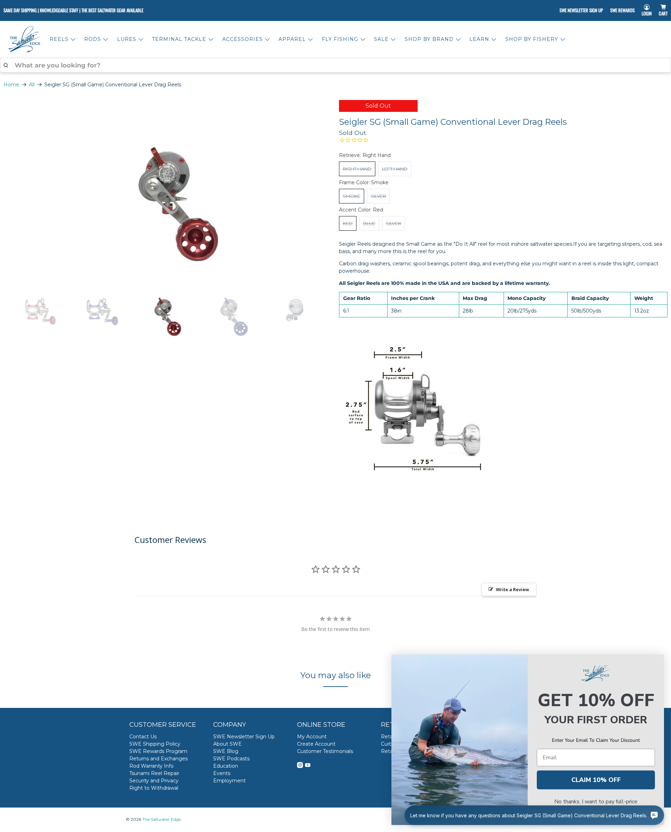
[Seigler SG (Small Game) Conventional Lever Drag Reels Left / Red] (167, 187)
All (32, 84)
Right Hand (357, 169)
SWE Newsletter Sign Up (581, 10)
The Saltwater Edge (161, 819)
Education (225, 766)
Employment (229, 780)
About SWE (227, 744)
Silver (378, 196)
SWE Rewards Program (158, 751)
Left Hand (394, 169)
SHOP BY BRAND (429, 39)
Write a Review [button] (512, 589)
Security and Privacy (154, 780)
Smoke (351, 196)
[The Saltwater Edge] (24, 39)
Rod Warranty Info (151, 766)
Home (11, 84)
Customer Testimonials (325, 751)
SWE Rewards (622, 10)
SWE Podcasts (231, 758)
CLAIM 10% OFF (596, 780)
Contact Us (143, 736)
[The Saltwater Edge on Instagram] (300, 766)
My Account (312, 736)
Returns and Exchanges (158, 758)
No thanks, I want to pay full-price (595, 801)
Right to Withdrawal (153, 788)
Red (348, 223)
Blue (369, 223)
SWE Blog (225, 751)
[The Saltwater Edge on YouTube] (308, 766)
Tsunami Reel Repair (154, 773)
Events (221, 773)
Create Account (316, 744)
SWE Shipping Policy (154, 744)
